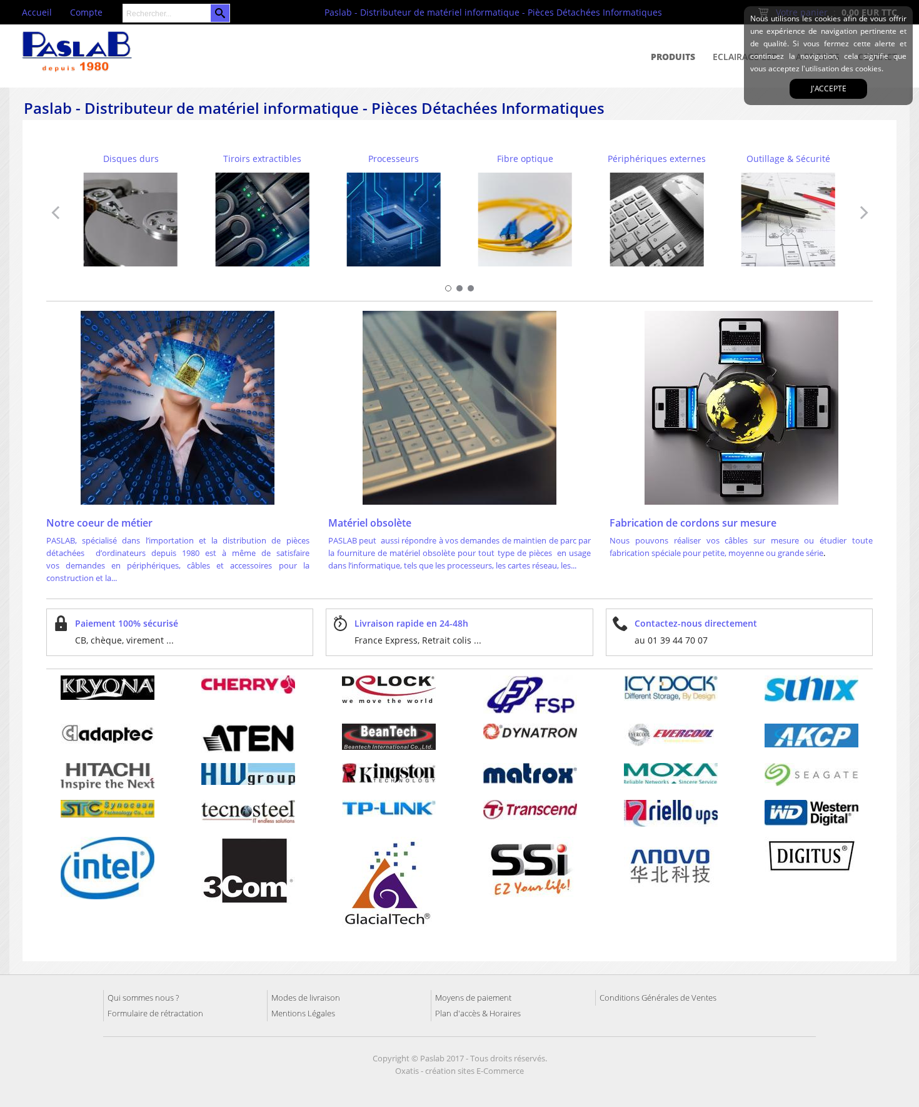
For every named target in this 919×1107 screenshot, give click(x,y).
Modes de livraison (305, 997)
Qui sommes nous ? (143, 997)
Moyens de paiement (473, 997)
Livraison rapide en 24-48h (411, 623)
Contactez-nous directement (696, 623)
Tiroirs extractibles (262, 158)
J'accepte (828, 88)
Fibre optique (525, 158)
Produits (673, 57)
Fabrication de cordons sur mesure (694, 523)
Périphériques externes (657, 158)
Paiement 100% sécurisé (126, 623)
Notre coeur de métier (99, 523)
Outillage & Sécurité (788, 158)
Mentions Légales (303, 1013)
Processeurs (393, 158)
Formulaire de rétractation (155, 1013)
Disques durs (131, 158)
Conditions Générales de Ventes (658, 997)
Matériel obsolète (371, 523)
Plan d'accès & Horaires (478, 1013)
